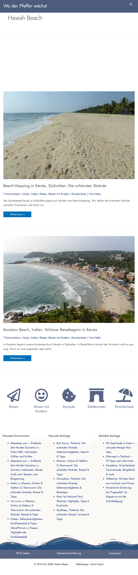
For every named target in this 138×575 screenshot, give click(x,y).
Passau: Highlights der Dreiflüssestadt (24, 532)
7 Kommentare (11, 194)
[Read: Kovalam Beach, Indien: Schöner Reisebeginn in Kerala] (69, 279)
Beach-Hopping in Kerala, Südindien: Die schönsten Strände (54, 186)
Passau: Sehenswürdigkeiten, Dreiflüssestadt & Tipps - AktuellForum (27, 523)
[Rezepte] (69, 395)
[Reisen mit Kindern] (41, 395)
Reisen (43, 194)
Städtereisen (97, 406)
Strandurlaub (78, 194)
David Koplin (97, 564)
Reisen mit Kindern (59, 194)
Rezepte (69, 406)
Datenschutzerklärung (69, 553)
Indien (34, 194)
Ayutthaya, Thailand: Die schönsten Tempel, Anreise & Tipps (73, 514)
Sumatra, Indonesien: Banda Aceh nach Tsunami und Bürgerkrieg (27, 474)
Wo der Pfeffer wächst (25, 6)
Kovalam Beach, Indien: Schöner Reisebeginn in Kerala (50, 329)
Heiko (14, 483)
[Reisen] (14, 395)
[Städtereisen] (96, 395)
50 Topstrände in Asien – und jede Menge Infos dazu (120, 447)
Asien (26, 194)
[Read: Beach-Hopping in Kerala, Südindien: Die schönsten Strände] (69, 135)
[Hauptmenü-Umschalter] (131, 4)
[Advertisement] (69, 61)
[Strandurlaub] (124, 395)
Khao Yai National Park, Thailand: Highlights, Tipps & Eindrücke (73, 501)
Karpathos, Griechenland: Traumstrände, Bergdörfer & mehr (120, 469)
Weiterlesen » (17, 213)
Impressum (115, 553)
